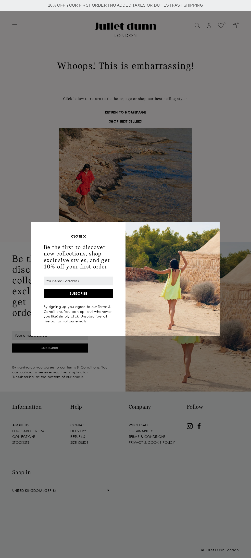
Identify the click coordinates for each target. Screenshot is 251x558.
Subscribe (78, 294)
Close (76, 236)
